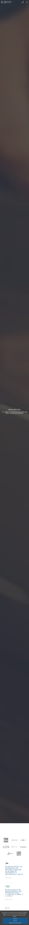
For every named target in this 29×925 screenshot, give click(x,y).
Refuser (15, 920)
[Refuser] (27, 917)
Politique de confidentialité (15, 922)
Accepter (15, 918)
